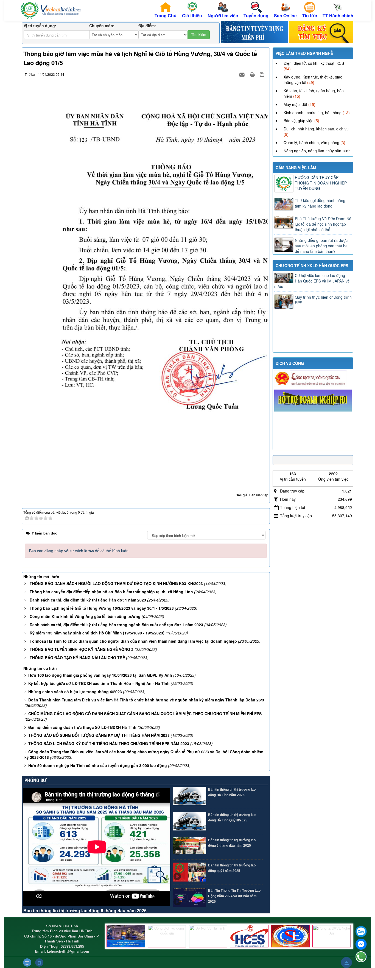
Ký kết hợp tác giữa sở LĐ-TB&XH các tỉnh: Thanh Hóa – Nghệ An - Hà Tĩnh (99, 683)
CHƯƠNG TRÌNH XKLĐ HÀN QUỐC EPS (312, 265)
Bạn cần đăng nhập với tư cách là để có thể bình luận (78, 550)
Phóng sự (34, 780)
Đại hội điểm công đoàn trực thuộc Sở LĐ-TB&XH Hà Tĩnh (82, 727)
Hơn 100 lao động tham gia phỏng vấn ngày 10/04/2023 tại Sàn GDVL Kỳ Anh (100, 675)
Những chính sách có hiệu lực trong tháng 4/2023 (75, 691)
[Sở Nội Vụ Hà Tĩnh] (208, 936)
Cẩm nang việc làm (296, 167)
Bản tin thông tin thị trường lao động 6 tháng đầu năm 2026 (85, 910)
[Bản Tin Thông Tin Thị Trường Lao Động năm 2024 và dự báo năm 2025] (189, 897)
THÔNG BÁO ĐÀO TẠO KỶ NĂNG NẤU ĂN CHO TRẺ (77, 657)
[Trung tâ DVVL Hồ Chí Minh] (290, 936)
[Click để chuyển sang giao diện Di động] (39, 962)
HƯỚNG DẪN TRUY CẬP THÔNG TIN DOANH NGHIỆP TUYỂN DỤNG (321, 183)
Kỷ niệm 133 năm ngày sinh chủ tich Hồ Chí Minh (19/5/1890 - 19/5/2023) (97, 633)
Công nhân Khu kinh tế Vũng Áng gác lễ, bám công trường (85, 616)
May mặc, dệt (295, 104)
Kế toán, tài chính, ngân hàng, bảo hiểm (314, 93)
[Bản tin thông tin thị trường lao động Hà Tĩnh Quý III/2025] (189, 821)
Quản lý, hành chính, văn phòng (311, 142)
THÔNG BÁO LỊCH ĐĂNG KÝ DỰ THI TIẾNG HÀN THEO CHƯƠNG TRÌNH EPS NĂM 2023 (108, 743)
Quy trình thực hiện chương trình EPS (323, 299)
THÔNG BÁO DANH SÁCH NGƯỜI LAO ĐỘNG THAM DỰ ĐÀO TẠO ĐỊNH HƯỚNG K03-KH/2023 (116, 583)
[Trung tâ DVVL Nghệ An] (332, 936)
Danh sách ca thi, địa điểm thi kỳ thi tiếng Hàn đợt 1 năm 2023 (88, 600)
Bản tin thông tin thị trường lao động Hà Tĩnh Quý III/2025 (232, 817)
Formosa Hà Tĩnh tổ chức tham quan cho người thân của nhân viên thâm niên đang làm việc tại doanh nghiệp (133, 641)
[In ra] (253, 74)
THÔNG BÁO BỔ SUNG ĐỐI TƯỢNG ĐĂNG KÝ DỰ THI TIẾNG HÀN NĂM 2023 (99, 735)
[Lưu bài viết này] (262, 74)
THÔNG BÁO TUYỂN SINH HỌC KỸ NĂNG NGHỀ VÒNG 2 (81, 649)
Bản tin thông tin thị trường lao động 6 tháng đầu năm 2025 (232, 842)
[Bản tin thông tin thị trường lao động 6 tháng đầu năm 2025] (189, 846)
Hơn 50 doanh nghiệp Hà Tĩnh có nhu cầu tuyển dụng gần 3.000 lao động (97, 765)
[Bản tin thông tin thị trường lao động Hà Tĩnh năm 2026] (189, 796)
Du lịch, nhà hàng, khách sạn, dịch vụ (316, 129)
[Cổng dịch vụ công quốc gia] (167, 936)
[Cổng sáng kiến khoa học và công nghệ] (126, 936)
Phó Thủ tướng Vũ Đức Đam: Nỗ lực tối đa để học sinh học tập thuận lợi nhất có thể (323, 224)
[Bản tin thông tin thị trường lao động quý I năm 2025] (189, 872)
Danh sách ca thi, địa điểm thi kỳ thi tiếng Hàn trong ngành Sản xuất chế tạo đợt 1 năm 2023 (116, 624)
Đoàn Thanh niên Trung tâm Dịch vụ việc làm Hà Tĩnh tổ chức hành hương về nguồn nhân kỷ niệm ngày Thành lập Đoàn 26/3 (146, 700)
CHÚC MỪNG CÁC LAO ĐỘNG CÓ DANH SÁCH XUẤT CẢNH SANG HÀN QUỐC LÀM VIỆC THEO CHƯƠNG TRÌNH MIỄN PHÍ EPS (145, 713)
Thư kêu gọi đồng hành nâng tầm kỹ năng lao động (320, 203)
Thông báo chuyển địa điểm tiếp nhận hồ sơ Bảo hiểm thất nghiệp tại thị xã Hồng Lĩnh (111, 591)
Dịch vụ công (290, 363)
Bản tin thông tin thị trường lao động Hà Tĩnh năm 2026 (232, 792)
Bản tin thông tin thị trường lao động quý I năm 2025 (232, 868)
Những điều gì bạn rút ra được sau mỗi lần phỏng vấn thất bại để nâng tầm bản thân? (321, 245)
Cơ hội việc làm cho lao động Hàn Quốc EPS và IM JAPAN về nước (312, 281)
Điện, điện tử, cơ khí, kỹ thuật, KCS (314, 63)
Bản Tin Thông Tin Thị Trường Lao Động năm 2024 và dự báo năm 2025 (234, 896)
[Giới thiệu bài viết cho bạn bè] (242, 74)
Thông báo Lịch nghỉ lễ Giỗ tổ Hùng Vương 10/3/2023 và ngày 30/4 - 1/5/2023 (102, 608)
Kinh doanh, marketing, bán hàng (313, 112)
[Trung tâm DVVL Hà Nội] (249, 936)
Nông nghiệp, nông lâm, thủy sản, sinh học (317, 153)
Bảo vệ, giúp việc (298, 120)
